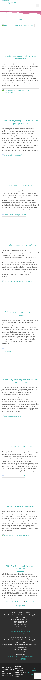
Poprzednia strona (12, 601)
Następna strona (21, 606)
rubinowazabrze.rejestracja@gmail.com (20, 656)
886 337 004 (22, 659)
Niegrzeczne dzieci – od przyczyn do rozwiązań (20, 57)
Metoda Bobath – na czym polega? (20, 245)
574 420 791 (22, 634)
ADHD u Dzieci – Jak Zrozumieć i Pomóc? (20, 567)
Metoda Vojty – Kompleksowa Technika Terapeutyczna (20, 380)
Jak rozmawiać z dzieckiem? (20, 185)
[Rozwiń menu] (37, 5)
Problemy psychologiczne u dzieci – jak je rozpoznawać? (20, 122)
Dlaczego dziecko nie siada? (20, 446)
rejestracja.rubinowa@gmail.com (20, 631)
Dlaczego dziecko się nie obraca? (20, 506)
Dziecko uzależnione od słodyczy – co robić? (20, 313)
